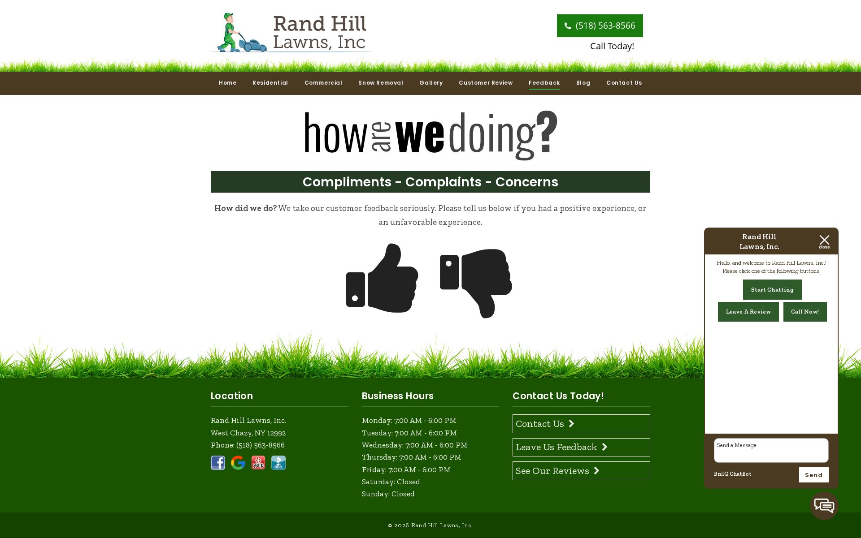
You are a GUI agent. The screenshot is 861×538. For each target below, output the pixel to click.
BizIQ (721, 474)
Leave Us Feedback (556, 447)
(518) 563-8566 (604, 25)
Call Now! (805, 311)
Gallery (431, 82)
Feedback (544, 82)
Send (814, 475)
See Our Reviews (552, 471)
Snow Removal (380, 82)
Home (227, 82)
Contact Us (624, 82)
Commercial (323, 82)
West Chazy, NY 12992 (248, 432)
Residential (270, 82)
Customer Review (486, 82)
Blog (583, 82)
